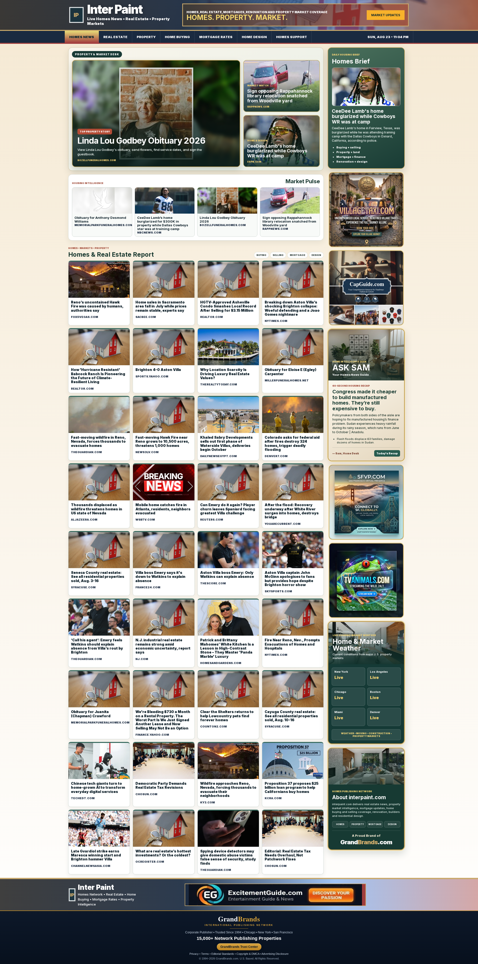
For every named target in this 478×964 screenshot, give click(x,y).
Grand (239, 918)
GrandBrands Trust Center (239, 947)
